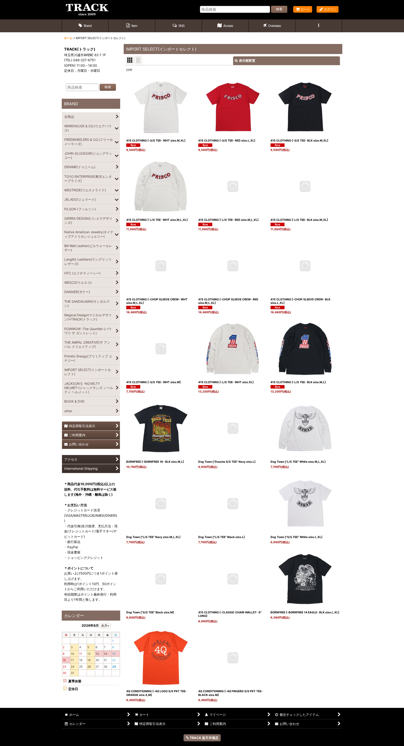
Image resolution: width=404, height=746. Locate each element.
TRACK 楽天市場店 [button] (203, 738)
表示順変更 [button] (247, 60)
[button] (178, 25)
